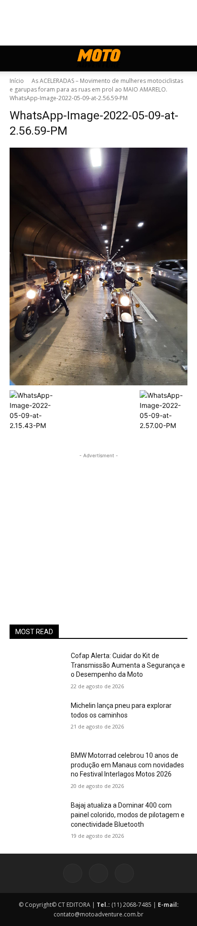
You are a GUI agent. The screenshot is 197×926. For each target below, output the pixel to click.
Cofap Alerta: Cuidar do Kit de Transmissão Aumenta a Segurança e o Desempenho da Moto (128, 665)
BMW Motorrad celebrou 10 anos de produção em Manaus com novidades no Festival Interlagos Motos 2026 (127, 765)
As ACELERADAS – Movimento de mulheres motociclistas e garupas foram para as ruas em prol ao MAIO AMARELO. (96, 85)
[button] (16, 58)
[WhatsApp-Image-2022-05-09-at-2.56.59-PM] (98, 266)
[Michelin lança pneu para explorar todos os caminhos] (36, 720)
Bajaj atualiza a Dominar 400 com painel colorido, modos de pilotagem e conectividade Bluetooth (128, 814)
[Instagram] (98, 873)
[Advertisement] (98, 520)
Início (17, 81)
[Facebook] (72, 873)
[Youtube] (124, 873)
